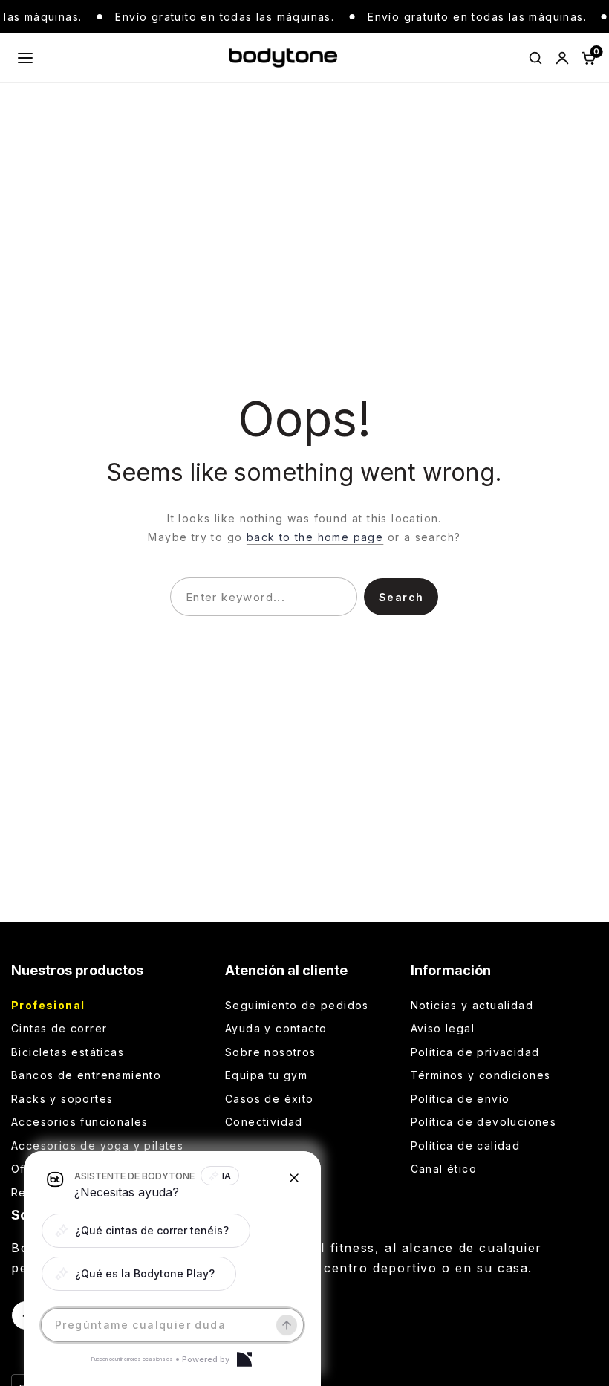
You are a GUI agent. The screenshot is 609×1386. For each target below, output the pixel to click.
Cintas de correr (59, 1028)
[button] (146, 1231)
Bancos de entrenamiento (86, 1075)
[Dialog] (244, 1359)
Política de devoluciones (484, 1121)
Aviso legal (443, 1028)
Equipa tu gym (266, 1075)
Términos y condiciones (481, 1075)
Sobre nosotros (270, 1052)
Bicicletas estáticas (67, 1052)
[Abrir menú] (25, 58)
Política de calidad (466, 1145)
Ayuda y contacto (276, 1028)
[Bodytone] (282, 58)
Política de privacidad (475, 1052)
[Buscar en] (535, 58)
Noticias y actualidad (472, 1005)
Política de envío (460, 1098)
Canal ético (444, 1168)
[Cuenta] (562, 58)
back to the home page (315, 537)
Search (401, 597)
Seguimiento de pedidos (297, 1005)
